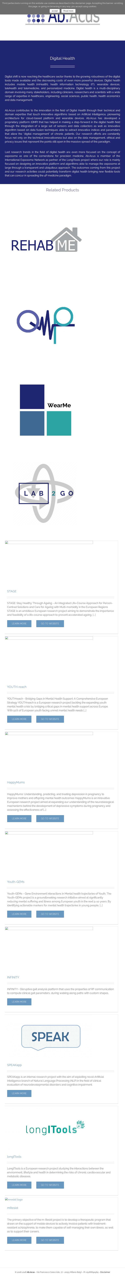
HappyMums (16, 782)
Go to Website (50, 623)
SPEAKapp (14, 1065)
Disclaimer (105, 1272)
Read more (68, 11)
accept (55, 11)
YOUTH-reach (17, 687)
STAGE (11, 591)
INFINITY (13, 977)
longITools (14, 1156)
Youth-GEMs (15, 881)
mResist (12, 1208)
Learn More (19, 623)
